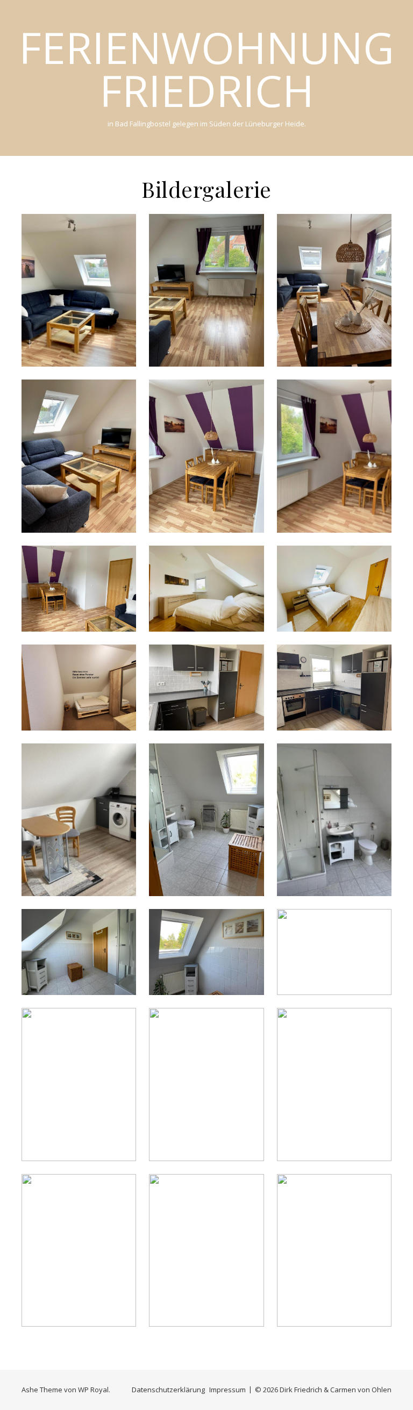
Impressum (227, 1389)
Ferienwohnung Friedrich (206, 69)
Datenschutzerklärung (168, 1389)
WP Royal (93, 1389)
